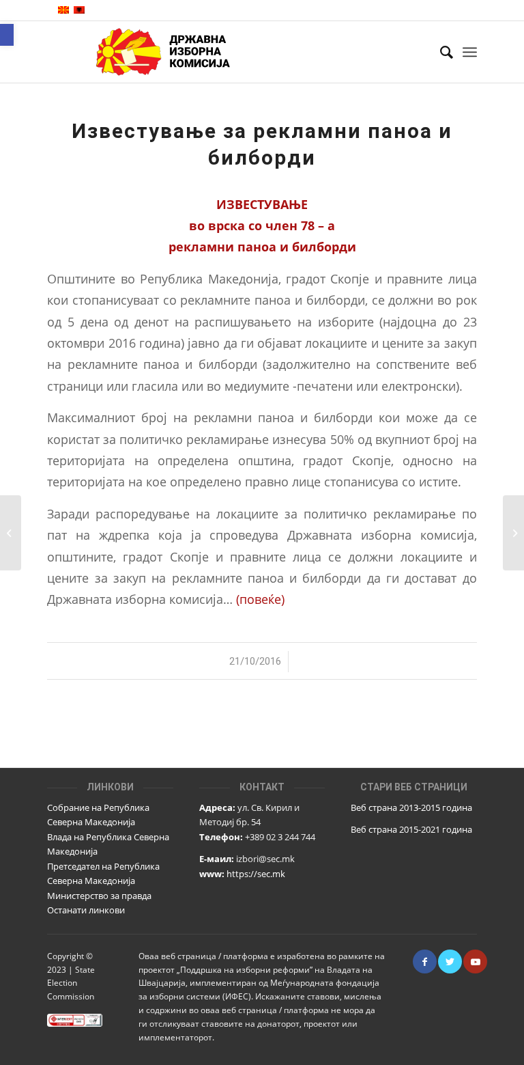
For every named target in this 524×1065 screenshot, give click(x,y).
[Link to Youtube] (475, 961)
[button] (7, 35)
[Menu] (470, 51)
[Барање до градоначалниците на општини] (10, 532)
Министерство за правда (99, 895)
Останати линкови (86, 910)
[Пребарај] (439, 52)
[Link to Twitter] (450, 961)
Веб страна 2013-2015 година (411, 807)
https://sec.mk (256, 874)
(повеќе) (260, 598)
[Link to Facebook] (425, 961)
